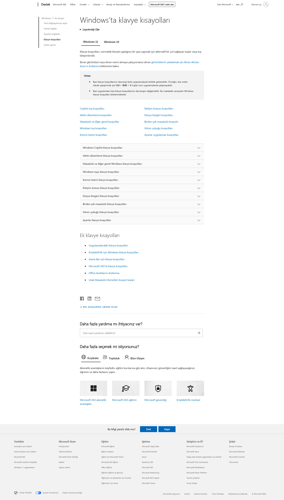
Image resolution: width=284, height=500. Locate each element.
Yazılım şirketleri (193, 478)
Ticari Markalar (218, 494)
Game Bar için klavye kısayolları (107, 259)
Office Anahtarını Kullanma (104, 273)
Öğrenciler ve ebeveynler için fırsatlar (116, 478)
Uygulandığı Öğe (90, 29)
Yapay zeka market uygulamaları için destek (204, 457)
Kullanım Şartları (200, 494)
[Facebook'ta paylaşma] (82, 298)
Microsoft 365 (59, 4)
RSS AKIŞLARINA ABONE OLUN (100, 306)
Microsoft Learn (193, 451)
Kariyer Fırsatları (235, 446)
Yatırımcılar (233, 462)
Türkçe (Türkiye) (25, 492)
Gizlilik (187, 494)
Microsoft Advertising (150, 472)
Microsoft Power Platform (197, 472)
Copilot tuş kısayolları (92, 108)
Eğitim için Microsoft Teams (112, 457)
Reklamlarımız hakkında (237, 494)
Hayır (167, 429)
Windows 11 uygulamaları (24, 467)
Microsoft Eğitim (108, 446)
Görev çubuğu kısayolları (158, 128)
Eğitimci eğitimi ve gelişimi (112, 472)
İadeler (61, 462)
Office (72, 4)
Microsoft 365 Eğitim (109, 462)
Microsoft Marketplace (196, 467)
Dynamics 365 (147, 462)
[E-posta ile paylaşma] (96, 298)
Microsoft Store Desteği (68, 457)
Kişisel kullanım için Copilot (25, 451)
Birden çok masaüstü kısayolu (161, 121)
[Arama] (199, 333)
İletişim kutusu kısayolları (158, 108)
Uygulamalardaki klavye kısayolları (108, 245)
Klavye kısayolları (52, 39)
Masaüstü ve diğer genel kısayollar (99, 121)
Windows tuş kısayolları (93, 128)
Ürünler (83, 4)
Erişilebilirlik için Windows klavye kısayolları (114, 252)
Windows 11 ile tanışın (53, 18)
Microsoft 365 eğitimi (124, 400)
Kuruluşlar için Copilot (23, 446)
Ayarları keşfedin (52, 34)
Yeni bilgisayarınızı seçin (55, 23)
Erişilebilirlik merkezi (188, 400)
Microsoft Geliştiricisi (195, 446)
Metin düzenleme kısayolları (96, 115)
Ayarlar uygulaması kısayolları (161, 134)
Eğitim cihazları (107, 451)
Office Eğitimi (106, 467)
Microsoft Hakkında (237, 451)
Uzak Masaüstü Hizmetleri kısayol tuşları (112, 280)
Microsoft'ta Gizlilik (237, 457)
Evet (148, 429)
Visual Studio (192, 483)
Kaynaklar (138, 4)
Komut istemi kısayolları (93, 134)
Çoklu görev (50, 44)
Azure (144, 457)
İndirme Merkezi (65, 451)
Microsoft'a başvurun (171, 494)
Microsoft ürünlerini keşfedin (25, 462)
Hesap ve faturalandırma (118, 4)
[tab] (90, 42)
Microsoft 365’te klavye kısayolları (108, 266)
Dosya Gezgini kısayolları (158, 115)
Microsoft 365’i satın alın (162, 4)
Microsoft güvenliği (155, 400)
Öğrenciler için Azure (109, 483)
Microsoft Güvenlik (149, 451)
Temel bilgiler (50, 28)
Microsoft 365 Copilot (150, 478)
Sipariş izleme (64, 467)
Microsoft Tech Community (197, 462)
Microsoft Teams (148, 483)
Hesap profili (64, 446)
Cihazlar (97, 4)
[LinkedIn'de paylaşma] (88, 298)
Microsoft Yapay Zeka (150, 446)
